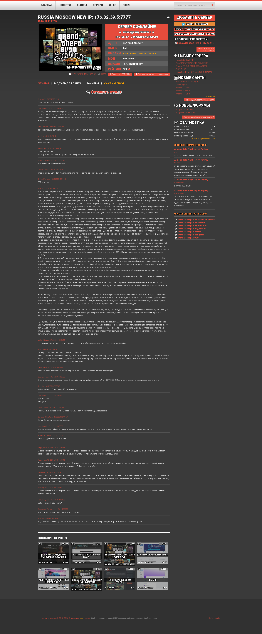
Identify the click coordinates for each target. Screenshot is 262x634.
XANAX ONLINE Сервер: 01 (187, 82)
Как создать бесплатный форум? (199, 117)
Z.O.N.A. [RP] (181, 69)
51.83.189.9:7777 (145, 588)
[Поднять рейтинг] (129, 69)
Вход (126, 5)
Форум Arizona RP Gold (186, 112)
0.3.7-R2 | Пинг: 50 (125, 64)
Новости (65, 5)
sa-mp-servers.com (49, 618)
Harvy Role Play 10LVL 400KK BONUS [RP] (194, 72)
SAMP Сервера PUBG (188, 238)
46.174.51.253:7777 (146, 562)
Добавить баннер (206, 49)
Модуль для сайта (67, 83)
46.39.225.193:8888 (48, 588)
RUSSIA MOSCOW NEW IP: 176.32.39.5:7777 (84, 17)
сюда (82, 618)
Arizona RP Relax (183, 88)
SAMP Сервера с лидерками (192, 229)
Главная (46, 5)
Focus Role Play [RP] (184, 60)
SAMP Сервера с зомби (189, 232)
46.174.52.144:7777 (114, 564)
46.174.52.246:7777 (48, 562)
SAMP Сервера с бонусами (191, 222)
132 (125, 69)
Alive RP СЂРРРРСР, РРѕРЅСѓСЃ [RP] (192, 63)
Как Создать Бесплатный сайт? (194, 29)
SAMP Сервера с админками (192, 226)
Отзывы (43, 83)
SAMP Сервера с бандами (191, 235)
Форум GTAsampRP (184, 109)
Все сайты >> (210, 97)
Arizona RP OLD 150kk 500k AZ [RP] (191, 66)
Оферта (87, 618)
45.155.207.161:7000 (81, 589)
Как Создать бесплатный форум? (194, 34)
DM (117, 48)
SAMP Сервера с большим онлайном (196, 219)
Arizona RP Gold (183, 94)
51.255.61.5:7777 (112, 588)
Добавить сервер (194, 17)
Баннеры (92, 83)
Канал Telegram (196, 24)
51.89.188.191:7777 (80, 562)
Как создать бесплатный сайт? (200, 100)
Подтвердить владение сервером (152, 74)
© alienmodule (214, 618)
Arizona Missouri (183, 91)
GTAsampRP (181, 85)
